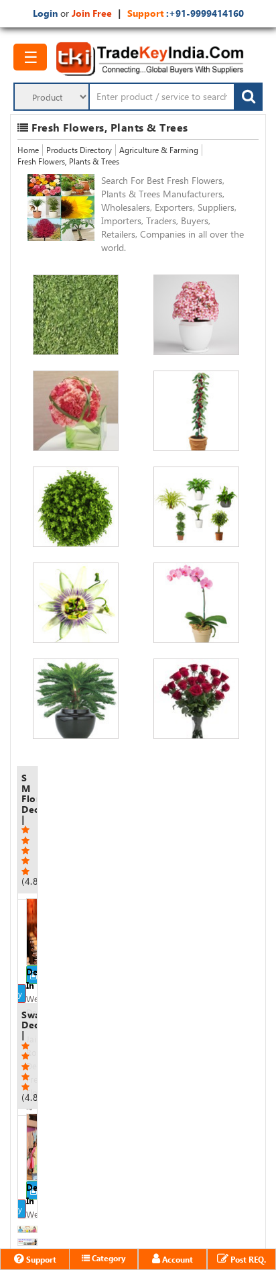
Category (107, 1258)
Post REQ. (247, 1259)
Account (176, 1259)
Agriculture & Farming (158, 149)
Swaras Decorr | (29, 1056)
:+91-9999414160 (203, 13)
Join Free (92, 13)
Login (45, 13)
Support (40, 1259)
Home (28, 149)
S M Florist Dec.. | (29, 829)
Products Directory (79, 149)
